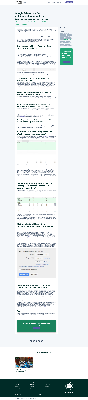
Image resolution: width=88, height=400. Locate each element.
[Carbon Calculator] (69, 386)
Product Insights (18, 388)
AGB (28, 398)
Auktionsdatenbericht (46, 136)
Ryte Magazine (32, 388)
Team (16, 382)
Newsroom (17, 386)
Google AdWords (31, 36)
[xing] (42, 341)
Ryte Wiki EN (32, 382)
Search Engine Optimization (64, 33)
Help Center (47, 382)
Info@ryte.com (40, 394)
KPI (36, 52)
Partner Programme (48, 384)
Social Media (69, 42)
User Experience (62, 45)
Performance (62, 36)
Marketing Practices (68, 39)
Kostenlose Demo (48, 388)
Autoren (49, 2)
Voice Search (69, 45)
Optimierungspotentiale (32, 236)
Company (17, 384)
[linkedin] (34, 341)
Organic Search (62, 42)
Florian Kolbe (29, 336)
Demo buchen (66, 62)
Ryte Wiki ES (32, 386)
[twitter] (36, 341)
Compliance (68, 36)
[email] (39, 341)
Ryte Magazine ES (33, 390)
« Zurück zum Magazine (19, 10)
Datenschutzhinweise (33, 398)
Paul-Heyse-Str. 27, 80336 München (28, 394)
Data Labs (61, 39)
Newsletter (47, 386)
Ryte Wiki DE (32, 384)
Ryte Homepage (59, 2)
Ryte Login (53, 2)
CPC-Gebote (22, 116)
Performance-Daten (48, 314)
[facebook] (31, 341)
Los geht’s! (37, 328)
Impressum (25, 398)
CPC (45, 306)
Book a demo (69, 2)
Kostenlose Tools (18, 390)
